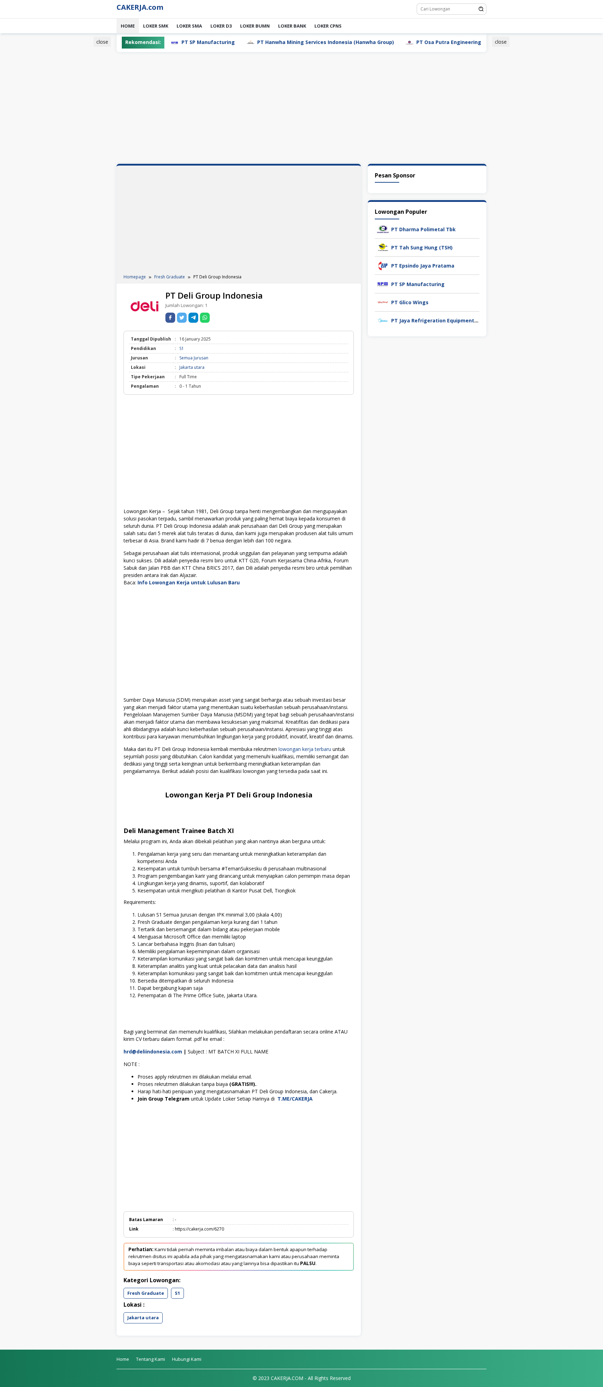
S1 (181, 348)
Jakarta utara (191, 367)
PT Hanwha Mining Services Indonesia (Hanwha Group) (283, 42)
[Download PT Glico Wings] (383, 301)
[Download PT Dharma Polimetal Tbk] (383, 228)
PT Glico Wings (410, 302)
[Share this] (170, 318)
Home (128, 26)
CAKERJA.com (140, 7)
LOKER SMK (155, 26)
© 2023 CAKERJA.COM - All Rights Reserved (302, 1378)
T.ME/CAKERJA (295, 1098)
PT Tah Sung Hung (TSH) (422, 247)
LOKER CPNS (328, 26)
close (102, 41)
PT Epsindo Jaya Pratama (422, 265)
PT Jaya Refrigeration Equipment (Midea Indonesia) (456, 320)
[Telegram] (193, 318)
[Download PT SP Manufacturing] (383, 283)
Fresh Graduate (145, 1293)
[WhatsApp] (205, 318)
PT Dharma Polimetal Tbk (423, 229)
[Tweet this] (182, 318)
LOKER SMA (189, 26)
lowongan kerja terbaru (304, 749)
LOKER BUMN (255, 26)
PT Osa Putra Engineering (406, 42)
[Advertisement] (83, 144)
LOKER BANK (292, 26)
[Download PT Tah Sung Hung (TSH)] (383, 246)
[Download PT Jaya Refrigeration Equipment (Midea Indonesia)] (383, 319)
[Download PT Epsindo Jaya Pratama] (383, 265)
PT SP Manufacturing (418, 284)
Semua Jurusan (193, 358)
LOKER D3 (221, 26)
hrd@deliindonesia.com (153, 1051)
